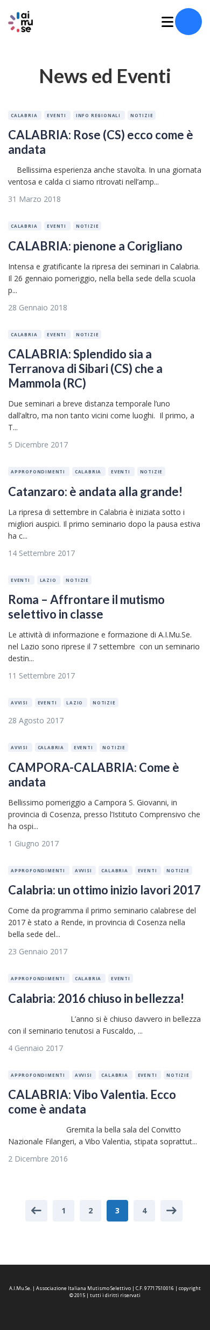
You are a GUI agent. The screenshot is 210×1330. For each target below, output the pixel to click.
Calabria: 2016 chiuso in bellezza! (96, 998)
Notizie (141, 115)
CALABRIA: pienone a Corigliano (95, 246)
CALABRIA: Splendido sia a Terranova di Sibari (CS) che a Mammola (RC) (85, 368)
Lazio (49, 580)
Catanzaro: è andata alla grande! (95, 491)
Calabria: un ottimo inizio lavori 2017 (104, 890)
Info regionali (99, 115)
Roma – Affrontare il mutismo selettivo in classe (86, 606)
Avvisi (20, 702)
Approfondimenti (39, 471)
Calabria (25, 115)
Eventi (57, 115)
